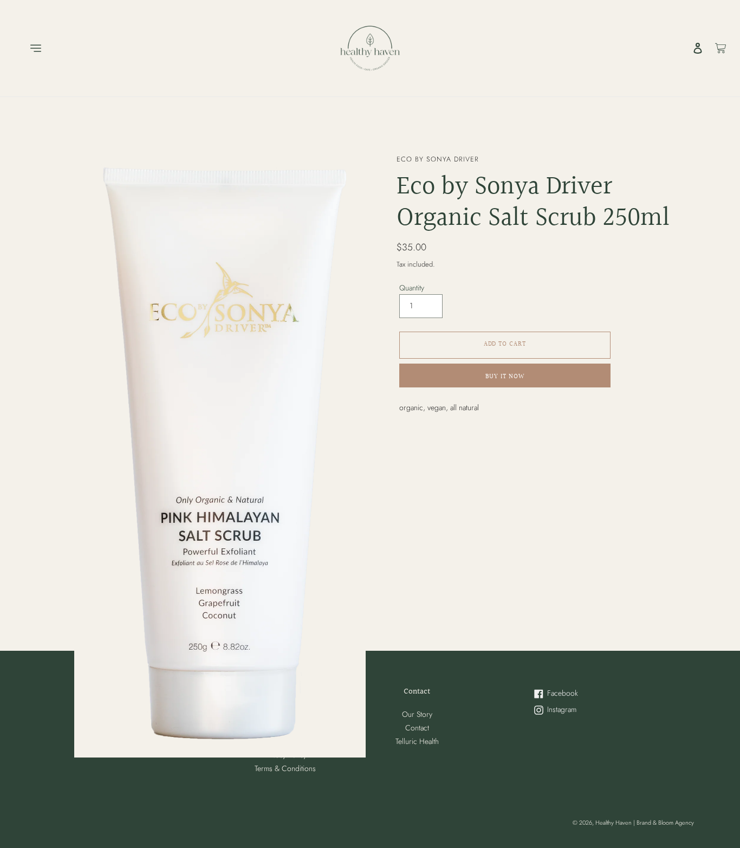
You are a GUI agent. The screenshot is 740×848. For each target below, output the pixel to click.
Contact (417, 727)
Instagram (574, 710)
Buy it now (505, 377)
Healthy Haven (614, 822)
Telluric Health (417, 741)
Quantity (411, 287)
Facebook (574, 693)
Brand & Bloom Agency (665, 822)
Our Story (417, 714)
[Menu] (27, 48)
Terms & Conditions (285, 768)
